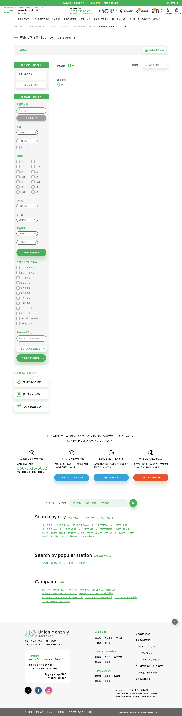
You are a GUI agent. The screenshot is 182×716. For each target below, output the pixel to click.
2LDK (22, 176)
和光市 (130, 532)
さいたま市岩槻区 (103, 528)
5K (36, 191)
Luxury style (26, 323)
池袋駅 (107, 676)
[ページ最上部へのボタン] (175, 622)
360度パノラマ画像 (29, 318)
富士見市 (55, 536)
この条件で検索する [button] (31, 252)
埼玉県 (119, 637)
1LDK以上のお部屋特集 (126, 597)
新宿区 (98, 657)
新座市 (45, 536)
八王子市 (118, 657)
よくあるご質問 (70, 19)
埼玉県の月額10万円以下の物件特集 (96, 593)
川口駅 (71, 562)
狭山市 (81, 532)
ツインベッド (26, 282)
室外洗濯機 (25, 293)
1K (36, 161)
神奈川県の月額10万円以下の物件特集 (97, 589)
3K (36, 176)
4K (21, 186)
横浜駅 (98, 681)
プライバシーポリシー (45, 712)
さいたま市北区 (62, 524)
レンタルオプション (145, 646)
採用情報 (61, 712)
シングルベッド (27, 267)
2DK (37, 171)
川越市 (118, 528)
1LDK (37, 166)
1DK (22, 166)
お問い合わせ (158, 19)
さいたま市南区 (85, 528)
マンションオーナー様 (126, 19)
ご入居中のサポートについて (146, 665)
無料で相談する (111, 477)
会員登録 (168, 13)
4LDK (22, 191)
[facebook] (38, 690)
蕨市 (106, 532)
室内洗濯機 (25, 287)
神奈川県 (108, 637)
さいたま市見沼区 (99, 524)
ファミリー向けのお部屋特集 (56, 601)
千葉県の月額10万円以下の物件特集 (59, 593)
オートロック (26, 308)
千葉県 (98, 642)
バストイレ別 (26, 298)
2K (21, 171)
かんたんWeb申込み (151, 477)
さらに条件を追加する (31, 348)
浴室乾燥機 (25, 303)
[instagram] (48, 690)
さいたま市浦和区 (67, 528)
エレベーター (26, 313)
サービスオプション (145, 653)
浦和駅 (54, 562)
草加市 (90, 532)
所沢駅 (62, 562)
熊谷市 (126, 528)
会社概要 (28, 712)
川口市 (45, 532)
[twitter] (28, 690)
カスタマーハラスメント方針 (81, 712)
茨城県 (107, 642)
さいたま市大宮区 (80, 524)
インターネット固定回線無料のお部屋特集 (62, 597)
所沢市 (54, 532)
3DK (22, 181)
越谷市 (98, 532)
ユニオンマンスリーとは (104, 19)
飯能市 (62, 532)
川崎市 (107, 661)
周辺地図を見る (59, 678)
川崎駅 (107, 681)
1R (21, 161)
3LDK (37, 181)
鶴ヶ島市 (74, 536)
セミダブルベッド (28, 272)
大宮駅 (45, 562)
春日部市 (72, 532)
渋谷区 (107, 657)
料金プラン (56, 19)
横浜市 (98, 661)
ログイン (177, 13)
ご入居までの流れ (41, 19)
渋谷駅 (117, 676)
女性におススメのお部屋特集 (98, 597)
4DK (37, 186)
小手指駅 (80, 562)
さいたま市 (47, 524)
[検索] (133, 503)
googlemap (57, 674)
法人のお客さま (144, 19)
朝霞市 (122, 532)
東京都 (98, 637)
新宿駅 (98, 676)
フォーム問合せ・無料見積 (71, 477)
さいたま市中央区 (118, 524)
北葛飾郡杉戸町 (87, 536)
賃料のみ (24, 147)
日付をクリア (31, 118)
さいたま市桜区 (49, 528)
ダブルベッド (26, 277)
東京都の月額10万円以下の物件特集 (59, 589)
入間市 (113, 532)
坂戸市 (64, 536)
